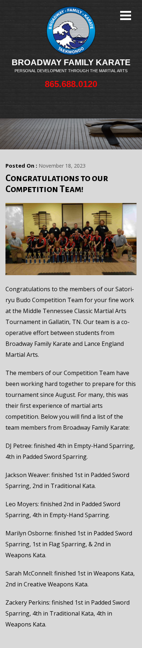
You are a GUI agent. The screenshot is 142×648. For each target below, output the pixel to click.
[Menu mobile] (125, 16)
